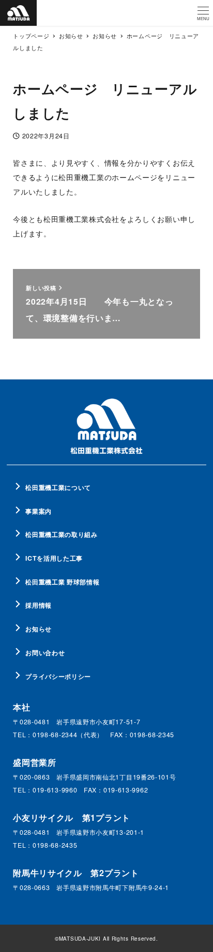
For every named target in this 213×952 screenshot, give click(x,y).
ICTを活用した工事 (54, 558)
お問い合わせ (45, 652)
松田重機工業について (58, 487)
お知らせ (38, 628)
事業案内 (38, 511)
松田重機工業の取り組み (61, 534)
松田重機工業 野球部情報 (62, 581)
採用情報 (38, 605)
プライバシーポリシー (58, 676)
